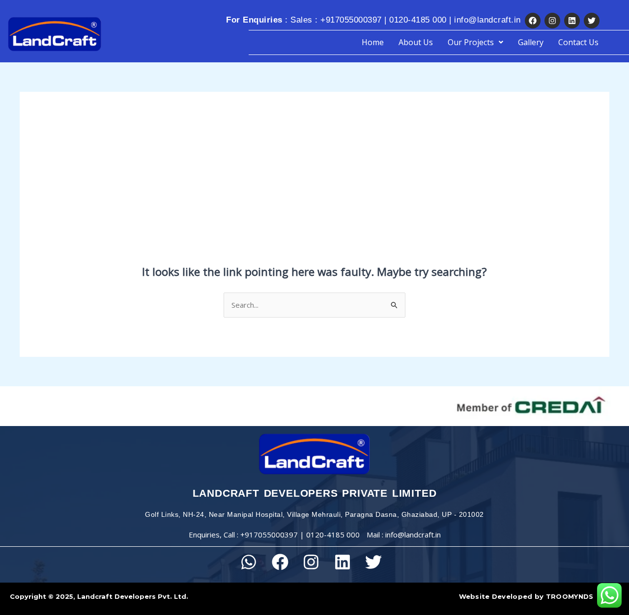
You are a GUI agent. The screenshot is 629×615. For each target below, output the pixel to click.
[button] (475, 42)
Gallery (530, 42)
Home (373, 42)
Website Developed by (526, 596)
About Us (416, 42)
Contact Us (578, 42)
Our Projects (471, 42)
